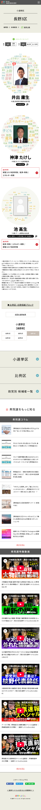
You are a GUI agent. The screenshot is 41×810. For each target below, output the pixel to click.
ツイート (20, 783)
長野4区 (7, 338)
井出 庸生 (21, 97)
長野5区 (20, 338)
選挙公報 (27, 27)
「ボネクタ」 (21, 285)
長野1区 (7, 333)
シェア (10, 783)
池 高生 (20, 229)
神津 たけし (20, 157)
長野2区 (20, 333)
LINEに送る (30, 783)
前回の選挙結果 (20, 314)
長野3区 (33, 333)
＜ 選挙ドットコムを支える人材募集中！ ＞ (20, 790)
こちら (12, 280)
